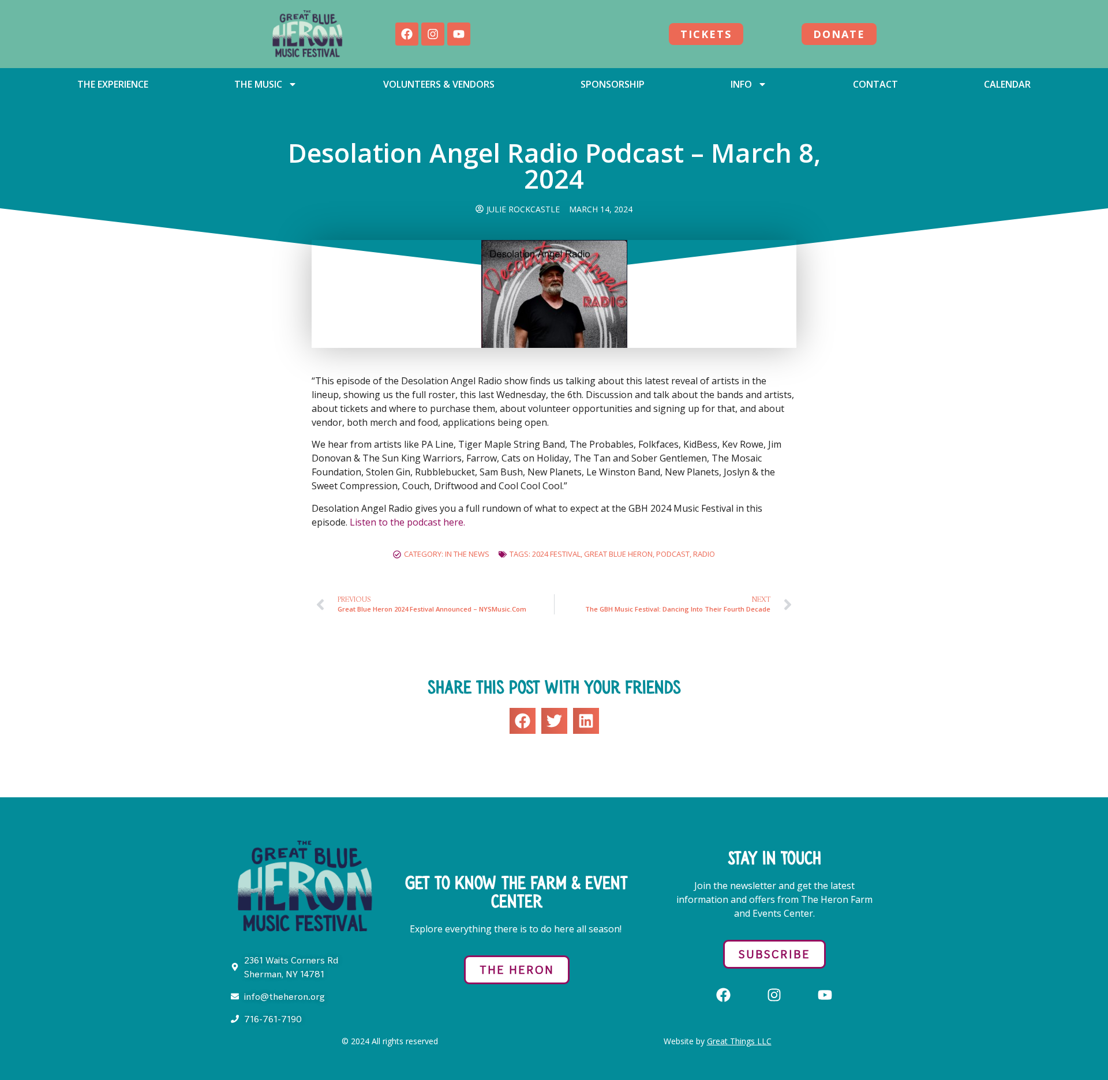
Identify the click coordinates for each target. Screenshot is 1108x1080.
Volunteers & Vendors (439, 84)
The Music (258, 84)
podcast (673, 554)
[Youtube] (458, 34)
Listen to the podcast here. (408, 522)
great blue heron (618, 554)
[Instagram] (432, 34)
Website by (718, 1041)
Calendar (1007, 84)
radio (704, 554)
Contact (875, 84)
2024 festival (556, 554)
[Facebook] (406, 34)
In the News (467, 554)
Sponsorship (613, 84)
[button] (523, 721)
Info (741, 84)
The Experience (112, 84)
